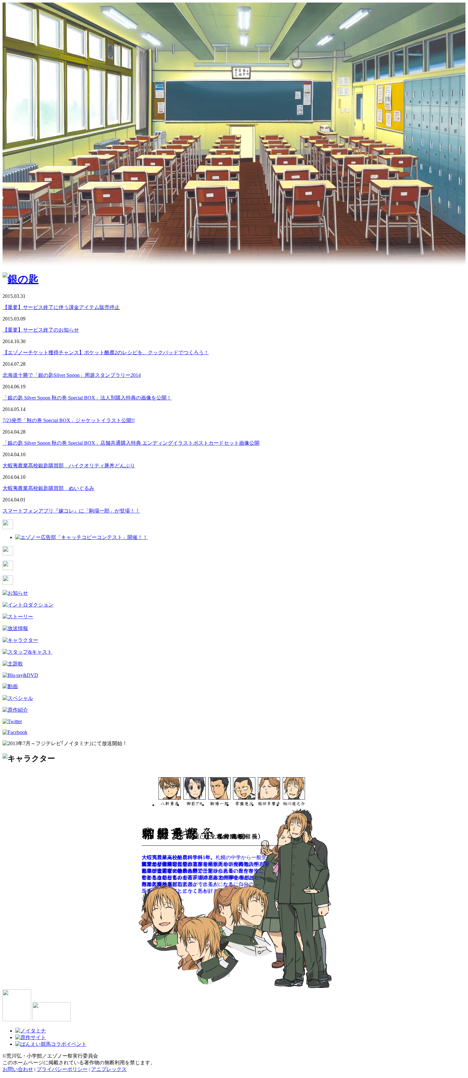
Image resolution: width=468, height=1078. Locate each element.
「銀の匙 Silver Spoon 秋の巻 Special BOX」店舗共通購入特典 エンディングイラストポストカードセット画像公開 (131, 443)
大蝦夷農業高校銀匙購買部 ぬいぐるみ (48, 488)
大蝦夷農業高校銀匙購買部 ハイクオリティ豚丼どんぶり (69, 465)
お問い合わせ (18, 1069)
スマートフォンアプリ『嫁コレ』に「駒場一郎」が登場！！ (71, 511)
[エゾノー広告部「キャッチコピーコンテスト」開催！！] (81, 537)
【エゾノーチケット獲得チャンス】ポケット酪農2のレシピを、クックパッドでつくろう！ (106, 352)
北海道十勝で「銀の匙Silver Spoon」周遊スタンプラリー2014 (72, 375)
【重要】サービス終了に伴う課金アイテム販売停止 (61, 307)
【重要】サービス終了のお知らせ (41, 330)
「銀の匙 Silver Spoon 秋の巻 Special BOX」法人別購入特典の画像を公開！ (87, 397)
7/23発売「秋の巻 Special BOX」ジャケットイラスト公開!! (69, 420)
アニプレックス (109, 1069)
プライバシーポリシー (62, 1069)
